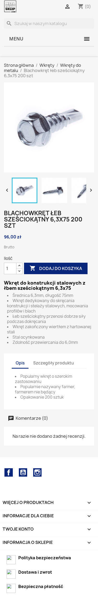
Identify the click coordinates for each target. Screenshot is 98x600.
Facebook (8, 472)
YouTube (23, 472)
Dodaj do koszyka (56, 268)
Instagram (37, 472)
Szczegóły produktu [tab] (53, 363)
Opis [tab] (20, 363)
